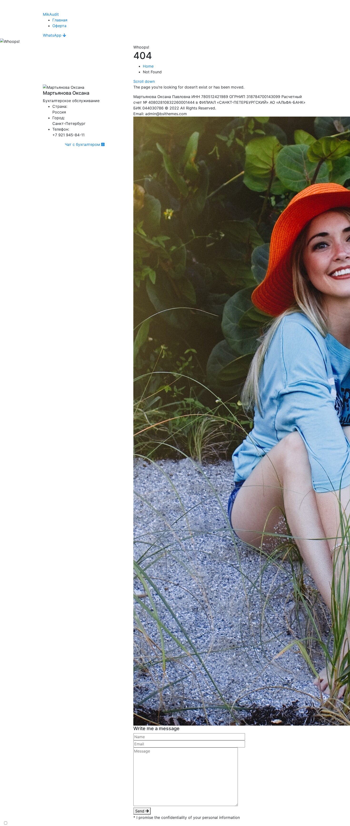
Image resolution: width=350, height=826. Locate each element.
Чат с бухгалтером (83, 144)
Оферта (59, 25)
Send (140, 811)
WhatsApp (53, 35)
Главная (59, 20)
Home (148, 66)
